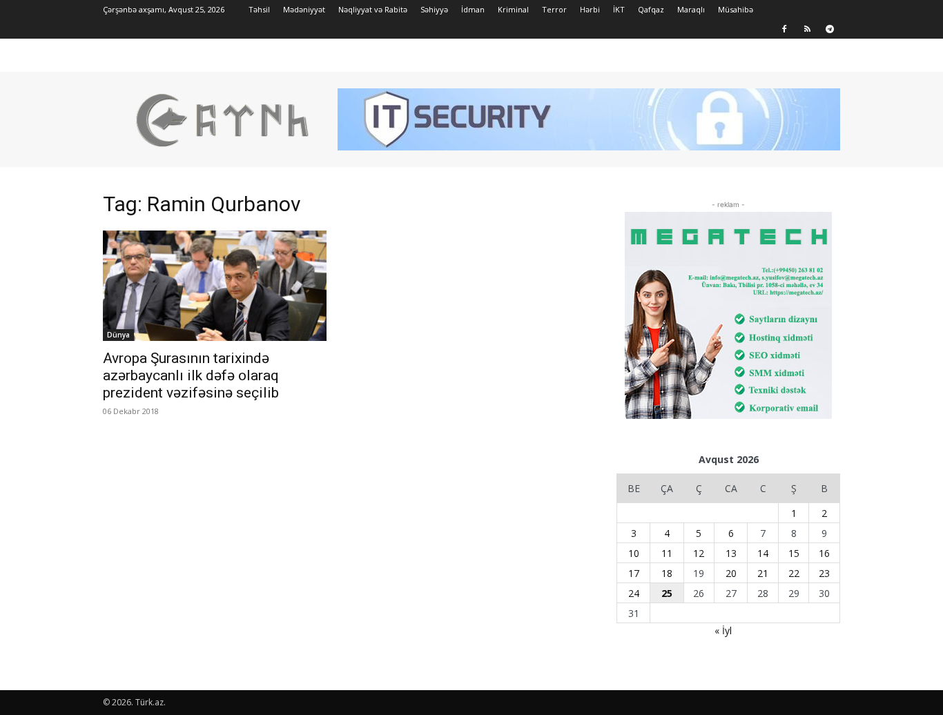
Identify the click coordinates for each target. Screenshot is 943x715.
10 (633, 553)
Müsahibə (735, 9)
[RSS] (807, 29)
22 (793, 573)
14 (762, 553)
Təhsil (259, 9)
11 (666, 553)
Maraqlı (691, 9)
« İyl (723, 630)
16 (824, 553)
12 (698, 553)
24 (633, 593)
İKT (619, 9)
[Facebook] (784, 29)
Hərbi (590, 9)
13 (731, 553)
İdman (473, 9)
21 (762, 573)
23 (824, 573)
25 (666, 593)
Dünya (118, 335)
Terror (554, 9)
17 (633, 573)
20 (731, 573)
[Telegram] (829, 29)
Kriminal (513, 9)
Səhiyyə (434, 9)
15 (793, 553)
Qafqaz (651, 9)
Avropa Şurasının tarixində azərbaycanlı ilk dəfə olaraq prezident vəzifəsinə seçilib (191, 375)
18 (666, 573)
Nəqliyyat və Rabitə (372, 9)
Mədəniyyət (304, 9)
